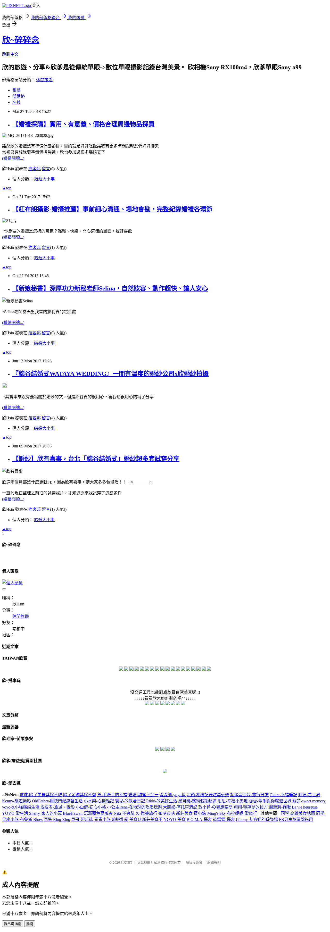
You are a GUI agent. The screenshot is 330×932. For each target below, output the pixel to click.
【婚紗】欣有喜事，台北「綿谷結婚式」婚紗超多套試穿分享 (95, 458)
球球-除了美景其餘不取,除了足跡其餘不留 (58, 795)
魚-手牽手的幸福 (112, 795)
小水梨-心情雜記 (99, 801)
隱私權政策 (194, 862)
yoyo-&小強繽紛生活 (20, 807)
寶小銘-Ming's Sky (210, 813)
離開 (29, 924)
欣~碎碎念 (20, 40)
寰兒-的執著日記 (130, 801)
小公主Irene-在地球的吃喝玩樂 (134, 807)
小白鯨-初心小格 (91, 807)
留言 (46, 169)
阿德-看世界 (309, 795)
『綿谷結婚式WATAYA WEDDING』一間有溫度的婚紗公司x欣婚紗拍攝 (110, 373)
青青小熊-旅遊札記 (111, 819)
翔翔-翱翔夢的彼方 (251, 807)
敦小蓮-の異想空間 (215, 807)
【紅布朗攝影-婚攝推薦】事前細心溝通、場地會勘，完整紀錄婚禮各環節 (112, 209)
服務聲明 (214, 862)
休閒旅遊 (44, 80)
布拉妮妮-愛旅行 (242, 813)
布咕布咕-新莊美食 (175, 813)
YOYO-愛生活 (15, 813)
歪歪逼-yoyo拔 (173, 795)
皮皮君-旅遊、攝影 (57, 807)
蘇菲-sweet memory (309, 801)
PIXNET (126, 862)
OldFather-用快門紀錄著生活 (57, 801)
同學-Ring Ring (57, 819)
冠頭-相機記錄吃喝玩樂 (208, 795)
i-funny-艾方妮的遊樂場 (257, 819)
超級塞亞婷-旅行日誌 (249, 795)
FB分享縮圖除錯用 (296, 819)
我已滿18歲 (12, 924)
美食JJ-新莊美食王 (146, 819)
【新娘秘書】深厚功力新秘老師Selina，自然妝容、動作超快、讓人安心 (110, 288)
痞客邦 (34, 169)
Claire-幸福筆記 (283, 795)
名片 (16, 102)
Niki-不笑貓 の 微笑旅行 (135, 813)
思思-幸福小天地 (233, 801)
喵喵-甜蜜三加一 (143, 795)
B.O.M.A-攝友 (199, 819)
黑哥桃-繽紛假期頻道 (197, 801)
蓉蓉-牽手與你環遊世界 (270, 801)
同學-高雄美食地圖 (298, 813)
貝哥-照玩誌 (82, 819)
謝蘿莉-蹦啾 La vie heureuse (293, 807)
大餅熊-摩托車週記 (180, 807)
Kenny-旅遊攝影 (16, 801)
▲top (6, 188)
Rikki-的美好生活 (161, 801)
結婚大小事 (44, 179)
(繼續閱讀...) (13, 158)
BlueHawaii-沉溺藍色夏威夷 (88, 813)
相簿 (16, 90)
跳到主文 (10, 54)
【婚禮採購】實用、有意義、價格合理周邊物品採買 (83, 124)
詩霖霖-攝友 (224, 819)
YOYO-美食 (175, 819)
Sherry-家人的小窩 (45, 813)
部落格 (18, 96)
